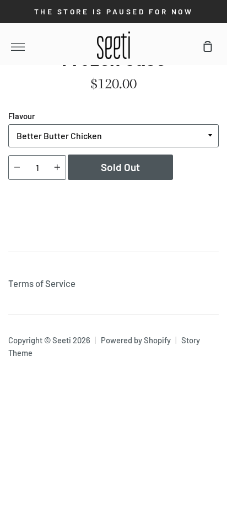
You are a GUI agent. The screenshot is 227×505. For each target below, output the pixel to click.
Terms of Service (41, 283)
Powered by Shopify (136, 340)
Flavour (21, 116)
